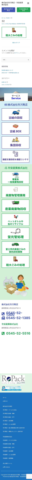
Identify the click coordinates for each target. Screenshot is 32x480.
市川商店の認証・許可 (8, 417)
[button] (28, 3)
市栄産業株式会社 (7, 436)
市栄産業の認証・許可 (8, 447)
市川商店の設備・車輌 (8, 413)
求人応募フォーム (7, 463)
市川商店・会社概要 (8, 420)
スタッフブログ (6, 84)
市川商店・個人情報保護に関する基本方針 (14, 427)
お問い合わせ (6, 467)
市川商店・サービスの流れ (10, 410)
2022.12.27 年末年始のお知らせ (10, 72)
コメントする (5, 23)
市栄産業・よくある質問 (9, 454)
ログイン (16, 52)
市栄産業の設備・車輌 (8, 444)
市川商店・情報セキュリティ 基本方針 (13, 431)
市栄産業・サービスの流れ (10, 440)
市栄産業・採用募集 (8, 458)
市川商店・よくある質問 (9, 424)
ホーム (4, 397)
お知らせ (4, 82)
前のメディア (16, 42)
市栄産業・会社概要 (8, 451)
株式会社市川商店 (7, 406)
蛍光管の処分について (7, 70)
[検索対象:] (16, 59)
